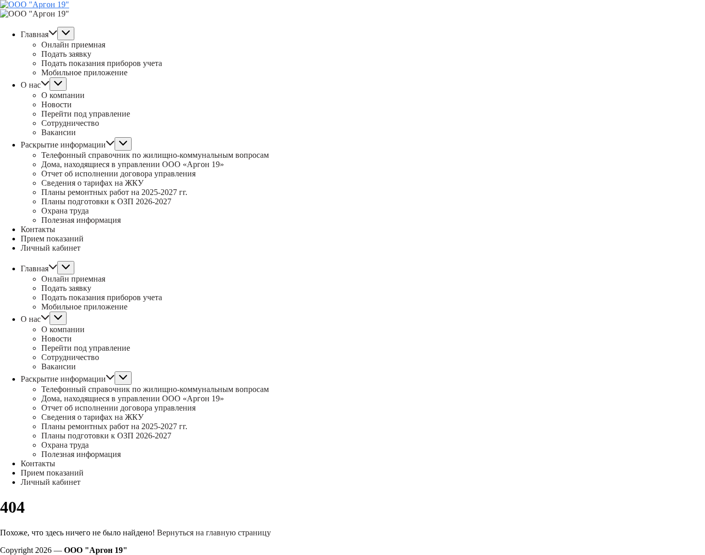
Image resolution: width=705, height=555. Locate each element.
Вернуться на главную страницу (214, 532)
